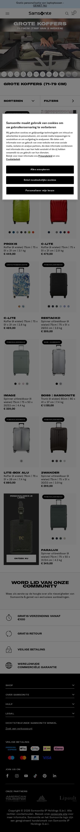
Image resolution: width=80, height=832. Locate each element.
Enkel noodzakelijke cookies (40, 179)
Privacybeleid (45, 155)
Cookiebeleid (13, 159)
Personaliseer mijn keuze (39, 190)
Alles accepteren (40, 169)
